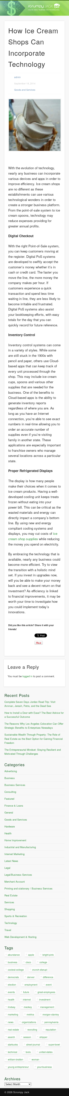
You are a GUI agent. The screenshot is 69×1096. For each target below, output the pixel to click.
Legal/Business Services (18, 874)
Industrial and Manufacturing (20, 847)
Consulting (10, 792)
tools (28, 1052)
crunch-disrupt (39, 969)
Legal (7, 868)
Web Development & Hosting (20, 937)
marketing (13, 1014)
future (26, 992)
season (27, 1037)
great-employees (46, 992)
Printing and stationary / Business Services (28, 888)
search (11, 1037)
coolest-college (16, 969)
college (43, 962)
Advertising (10, 771)
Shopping (9, 909)
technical (12, 1052)
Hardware (9, 826)
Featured (9, 798)
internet (27, 999)
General (8, 812)
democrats (13, 977)
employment (31, 984)
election (12, 984)
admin (17, 77)
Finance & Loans (13, 805)
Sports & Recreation (15, 916)
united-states (46, 1052)
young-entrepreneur (18, 1066)
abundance (14, 954)
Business (9, 778)
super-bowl (54, 1044)
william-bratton (15, 1059)
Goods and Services (24, 89)
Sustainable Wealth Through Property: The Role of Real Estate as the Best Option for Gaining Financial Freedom (33, 738)
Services (9, 902)
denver (30, 977)
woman (35, 1059)
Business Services (14, 785)
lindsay (11, 1007)
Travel (7, 930)
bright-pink (48, 954)
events (11, 992)
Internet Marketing (14, 854)
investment (44, 999)
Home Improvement (15, 840)
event (49, 984)
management (47, 1007)
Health (8, 833)
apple (31, 954)
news (10, 1022)
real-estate (13, 1029)
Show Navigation (55, 34)
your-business (44, 1066)
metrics (30, 1014)
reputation (51, 1029)
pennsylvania (51, 1022)
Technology (10, 923)
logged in (27, 676)
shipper (43, 1037)
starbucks (13, 1044)
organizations (29, 1022)
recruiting (32, 1029)
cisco (28, 962)
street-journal (33, 1044)
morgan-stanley (51, 1014)
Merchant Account (14, 881)
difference (48, 977)
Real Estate (10, 895)
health (11, 999)
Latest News (11, 861)
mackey (28, 1007)
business (12, 962)
